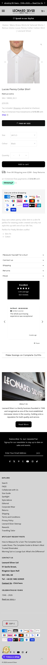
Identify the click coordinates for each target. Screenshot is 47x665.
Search (4, 483)
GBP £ (12, 623)
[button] (23, 18)
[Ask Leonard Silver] (6, 649)
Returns (5, 510)
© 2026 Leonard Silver (9, 662)
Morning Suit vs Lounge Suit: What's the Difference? (23, 551)
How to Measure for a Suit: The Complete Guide (21, 542)
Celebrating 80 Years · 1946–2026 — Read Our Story (23, 3)
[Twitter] (14, 461)
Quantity (5, 155)
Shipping (17, 108)
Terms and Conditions (11, 517)
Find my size (24, 123)
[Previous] (2, 3)
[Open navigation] (6, 11)
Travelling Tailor (8, 530)
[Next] (44, 3)
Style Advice (7, 500)
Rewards (5, 527)
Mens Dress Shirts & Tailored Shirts (26, 25)
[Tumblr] (23, 461)
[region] (23, 322)
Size (3, 135)
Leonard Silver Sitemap (11, 524)
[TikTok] (37, 461)
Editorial (5, 503)
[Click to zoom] (41, 44)
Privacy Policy (7, 520)
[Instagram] (32, 461)
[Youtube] (27, 461)
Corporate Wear (8, 507)
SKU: (4, 98)
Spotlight (5, 496)
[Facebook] (9, 461)
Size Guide (6, 493)
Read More (24, 424)
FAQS (4, 486)
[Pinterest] (18, 461)
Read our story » (8, 599)
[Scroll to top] (42, 658)
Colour (4, 143)
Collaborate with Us (10, 490)
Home (5, 25)
